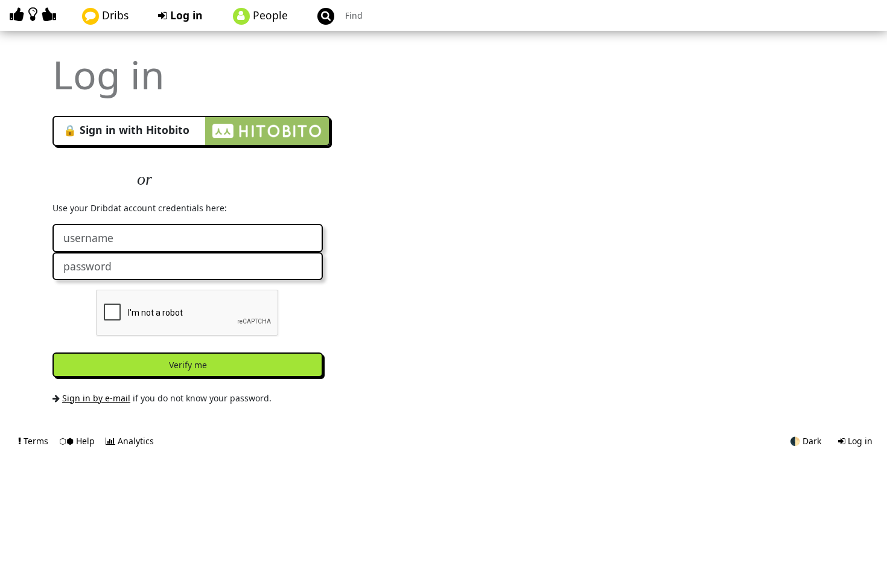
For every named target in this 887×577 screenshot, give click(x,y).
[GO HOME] (35, 14)
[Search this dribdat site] (320, 15)
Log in (185, 15)
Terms (36, 441)
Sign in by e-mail (96, 398)
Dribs (114, 15)
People (269, 15)
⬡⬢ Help (78, 441)
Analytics (134, 441)
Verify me (188, 365)
